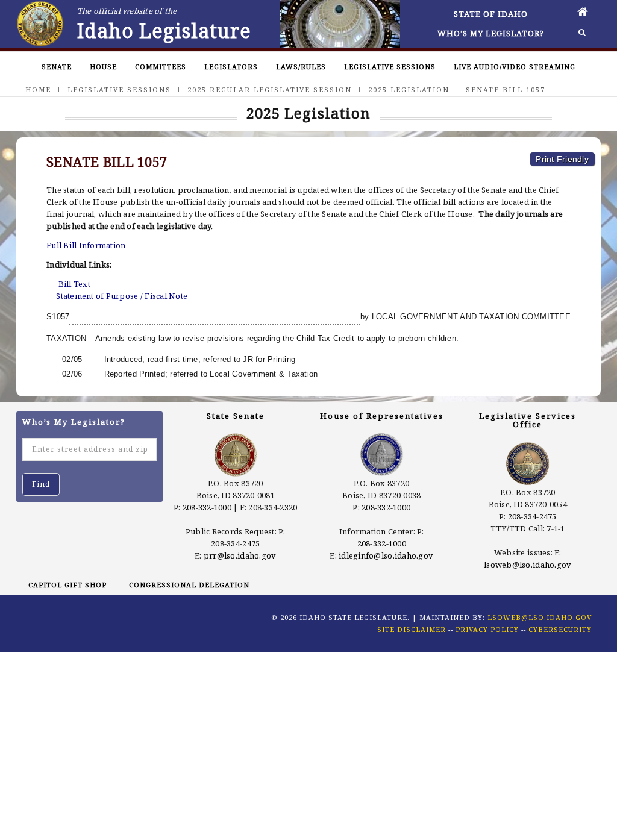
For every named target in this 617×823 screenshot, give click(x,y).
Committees (160, 66)
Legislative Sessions (390, 66)
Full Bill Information (85, 245)
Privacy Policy (487, 629)
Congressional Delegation (189, 584)
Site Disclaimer (411, 629)
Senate (57, 66)
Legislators (231, 66)
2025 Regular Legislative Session (269, 89)
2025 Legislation (408, 89)
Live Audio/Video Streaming (514, 66)
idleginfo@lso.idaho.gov (386, 555)
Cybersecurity (560, 629)
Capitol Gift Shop (67, 584)
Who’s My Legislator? (490, 33)
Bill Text (74, 283)
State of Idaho (491, 13)
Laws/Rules (301, 66)
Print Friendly (562, 159)
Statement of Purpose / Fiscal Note (121, 295)
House (103, 66)
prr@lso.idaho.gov (240, 555)
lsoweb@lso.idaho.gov (527, 564)
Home (38, 89)
